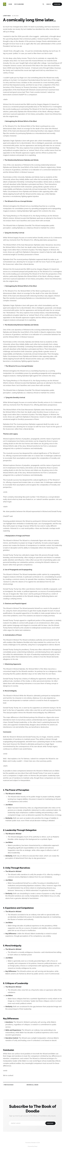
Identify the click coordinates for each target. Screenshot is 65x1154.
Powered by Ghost (32, 1146)
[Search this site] (43, 4)
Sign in (48, 4)
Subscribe (57, 4)
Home (10, 4)
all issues (32, 1084)
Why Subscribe (19, 4)
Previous (8, 1084)
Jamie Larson (32, 1123)
